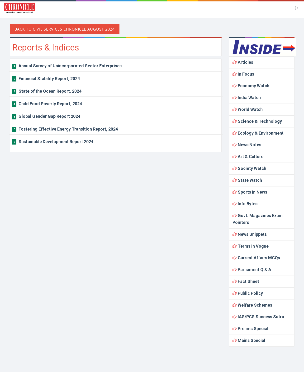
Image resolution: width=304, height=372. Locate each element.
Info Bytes (247, 203)
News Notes (249, 144)
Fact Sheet (248, 281)
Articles (245, 62)
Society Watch (251, 168)
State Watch (249, 180)
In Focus (245, 74)
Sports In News (252, 192)
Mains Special (251, 340)
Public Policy (250, 293)
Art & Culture (250, 156)
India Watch (249, 97)
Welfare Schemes (254, 305)
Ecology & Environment (260, 133)
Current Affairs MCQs (258, 257)
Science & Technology (259, 121)
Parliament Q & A (254, 269)
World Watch (250, 109)
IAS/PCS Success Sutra (260, 316)
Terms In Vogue (253, 246)
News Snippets (252, 234)
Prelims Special (252, 328)
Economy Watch (253, 85)
